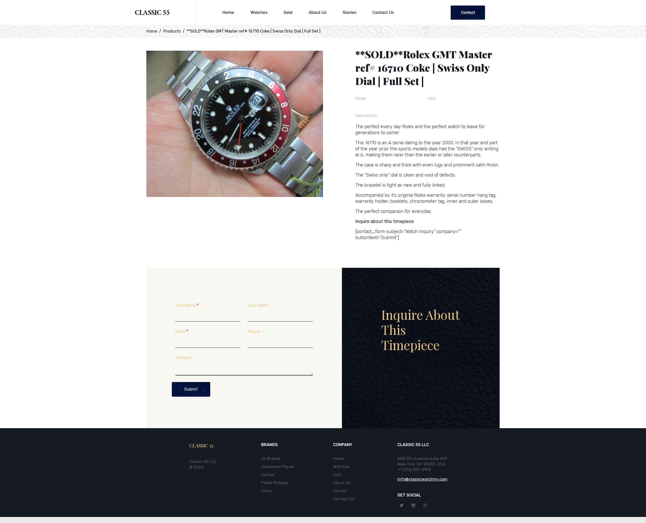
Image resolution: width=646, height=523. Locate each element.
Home (228, 12)
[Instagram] (425, 505)
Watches (258, 12)
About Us (318, 12)
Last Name (258, 305)
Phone (254, 331)
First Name (187, 305)
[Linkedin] (413, 505)
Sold (288, 12)
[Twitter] (401, 505)
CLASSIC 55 (152, 14)
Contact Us (383, 12)
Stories (349, 12)
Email (181, 331)
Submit (191, 389)
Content (183, 357)
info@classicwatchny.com (422, 479)
